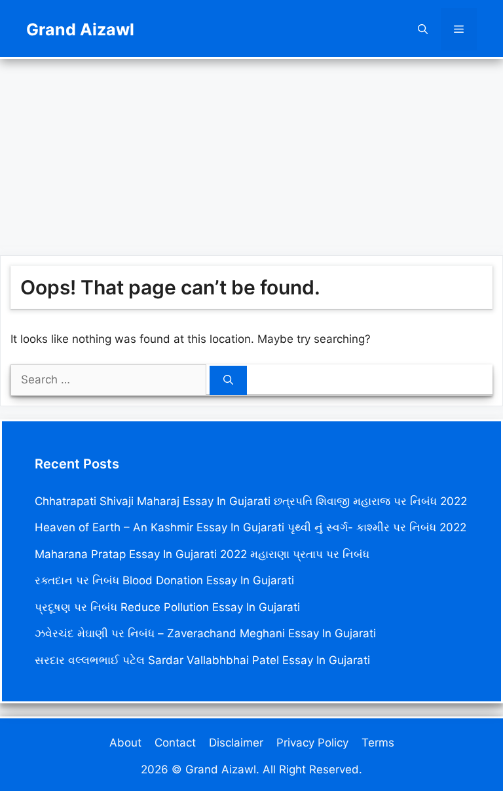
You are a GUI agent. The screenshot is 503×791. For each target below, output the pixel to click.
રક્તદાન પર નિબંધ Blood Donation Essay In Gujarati (164, 580)
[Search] (228, 380)
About (125, 742)
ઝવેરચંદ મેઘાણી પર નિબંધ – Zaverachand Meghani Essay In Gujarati (205, 633)
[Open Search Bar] (423, 29)
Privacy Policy (312, 742)
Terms (378, 742)
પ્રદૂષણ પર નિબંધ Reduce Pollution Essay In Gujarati (167, 607)
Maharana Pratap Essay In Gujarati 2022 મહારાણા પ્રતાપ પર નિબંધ (202, 554)
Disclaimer (236, 742)
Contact (175, 742)
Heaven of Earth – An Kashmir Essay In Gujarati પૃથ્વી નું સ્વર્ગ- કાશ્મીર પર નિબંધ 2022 (250, 527)
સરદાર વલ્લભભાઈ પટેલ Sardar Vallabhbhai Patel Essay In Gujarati (202, 660)
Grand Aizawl (80, 29)
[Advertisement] (251, 150)
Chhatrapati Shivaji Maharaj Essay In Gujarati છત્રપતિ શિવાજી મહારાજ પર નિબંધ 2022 (251, 501)
